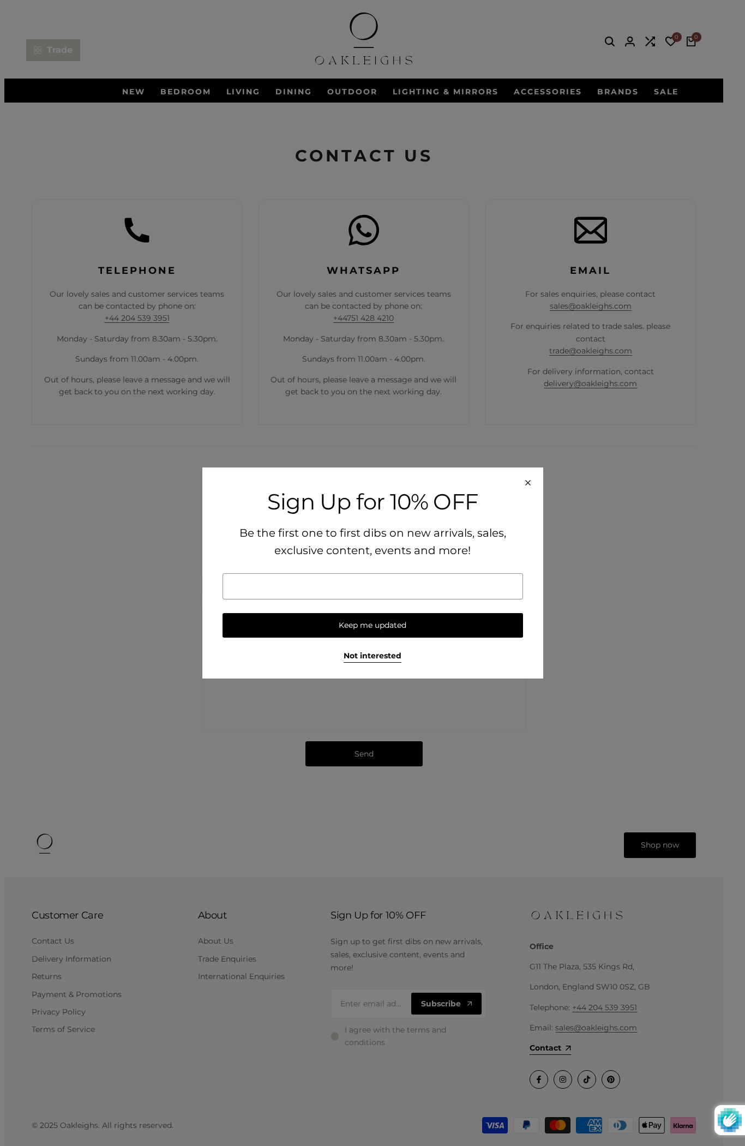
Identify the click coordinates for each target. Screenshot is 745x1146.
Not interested (372, 656)
